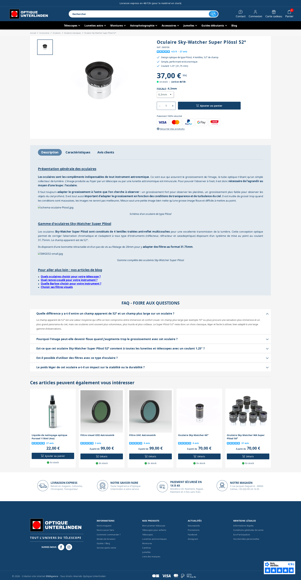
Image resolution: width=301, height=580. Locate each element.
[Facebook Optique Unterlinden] (61, 547)
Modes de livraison (106, 539)
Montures (147, 543)
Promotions (194, 530)
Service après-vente (106, 547)
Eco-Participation (241, 534)
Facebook (192, 534)
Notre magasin (104, 525)
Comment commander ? (109, 534)
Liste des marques (151, 556)
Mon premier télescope (153, 525)
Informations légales (243, 525)
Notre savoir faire (105, 530)
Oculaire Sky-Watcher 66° (193, 435)
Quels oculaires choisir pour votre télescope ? (71, 276)
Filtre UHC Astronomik (142, 435)
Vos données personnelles (246, 539)
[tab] (50, 152)
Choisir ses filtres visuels (57, 287)
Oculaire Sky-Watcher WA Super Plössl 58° (246, 436)
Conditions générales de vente (248, 530)
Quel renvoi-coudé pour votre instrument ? (69, 280)
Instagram (193, 539)
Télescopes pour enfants (154, 530)
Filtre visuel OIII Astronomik (97, 435)
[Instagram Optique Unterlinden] (69, 547)
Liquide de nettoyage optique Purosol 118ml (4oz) (49, 436)
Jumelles (146, 552)
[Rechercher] (213, 14)
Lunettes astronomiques (154, 539)
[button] (159, 106)
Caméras (146, 547)
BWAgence (52, 576)
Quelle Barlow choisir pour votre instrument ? (71, 283)
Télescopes (147, 534)
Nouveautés (194, 525)
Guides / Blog (103, 543)
